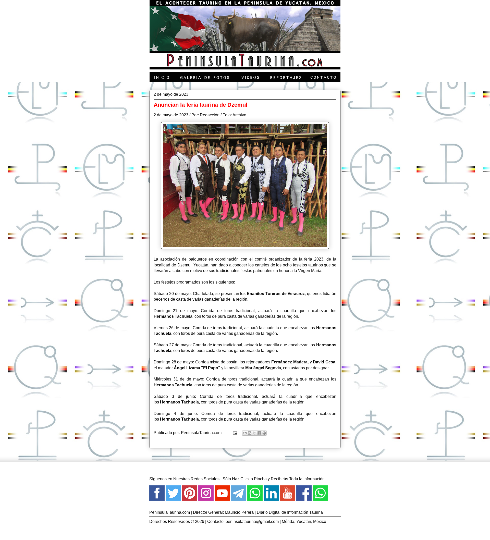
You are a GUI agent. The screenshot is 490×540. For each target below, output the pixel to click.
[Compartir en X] (254, 433)
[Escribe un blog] (249, 433)
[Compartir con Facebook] (259, 433)
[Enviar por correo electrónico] (244, 433)
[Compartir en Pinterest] (264, 433)
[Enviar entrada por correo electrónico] (234, 433)
